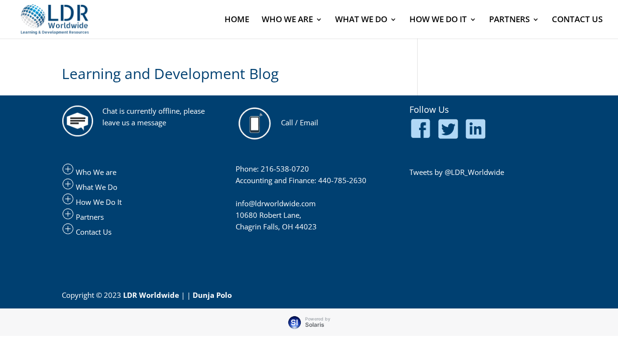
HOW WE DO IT (438, 20)
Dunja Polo (212, 295)
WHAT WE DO (361, 20)
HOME (237, 20)
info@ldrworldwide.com (276, 203)
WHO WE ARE (287, 20)
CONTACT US (577, 20)
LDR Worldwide (151, 295)
